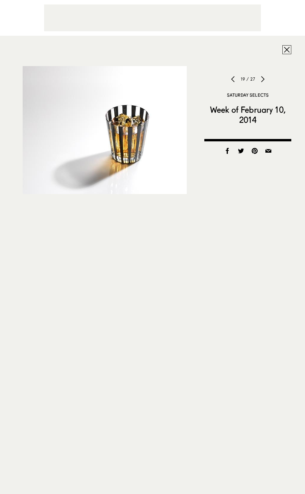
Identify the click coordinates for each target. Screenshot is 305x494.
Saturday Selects (248, 95)
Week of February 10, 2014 (248, 114)
